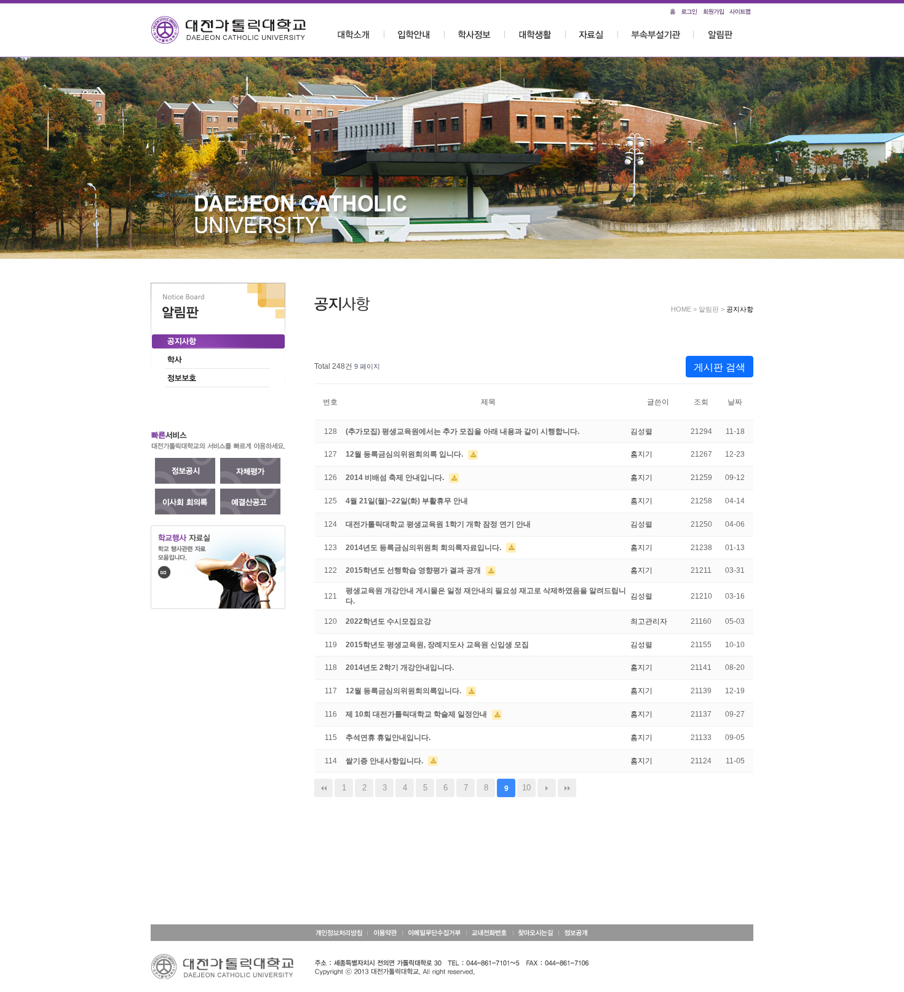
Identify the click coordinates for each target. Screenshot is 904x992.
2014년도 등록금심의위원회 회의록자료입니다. (424, 547)
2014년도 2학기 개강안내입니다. (400, 667)
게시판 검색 (719, 367)
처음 (323, 788)
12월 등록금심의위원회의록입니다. (404, 691)
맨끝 (567, 788)
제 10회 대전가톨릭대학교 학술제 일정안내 (417, 714)
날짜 (735, 402)
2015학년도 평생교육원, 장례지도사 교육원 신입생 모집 (437, 644)
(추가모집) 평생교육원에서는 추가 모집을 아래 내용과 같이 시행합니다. (462, 431)
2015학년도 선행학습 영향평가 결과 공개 (414, 570)
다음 (546, 788)
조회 (701, 402)
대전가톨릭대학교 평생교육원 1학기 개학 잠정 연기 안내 (438, 524)
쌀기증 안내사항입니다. (385, 761)
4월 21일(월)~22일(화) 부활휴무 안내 (407, 501)
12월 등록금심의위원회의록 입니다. (405, 454)
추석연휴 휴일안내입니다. (388, 737)
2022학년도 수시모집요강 (388, 621)
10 (526, 787)
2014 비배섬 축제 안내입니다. (396, 477)
